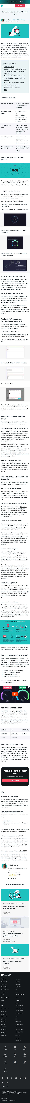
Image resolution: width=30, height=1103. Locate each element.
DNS (16, 1019)
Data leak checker (19, 1031)
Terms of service (11, 1100)
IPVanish (24, 733)
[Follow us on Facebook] (2, 1078)
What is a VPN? (4, 1011)
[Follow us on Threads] (11, 1078)
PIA (12, 729)
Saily (2, 1005)
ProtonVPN (15, 733)
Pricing (2, 994)
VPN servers (3, 1019)
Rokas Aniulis (6, 912)
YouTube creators (19, 1005)
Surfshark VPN (4, 981)
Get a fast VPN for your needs (12, 87)
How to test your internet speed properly (15, 69)
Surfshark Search (4, 991)
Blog (4, 903)
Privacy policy (4, 1100)
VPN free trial (3, 1029)
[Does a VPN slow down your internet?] (15, 950)
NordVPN (3, 729)
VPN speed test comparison (11, 85)
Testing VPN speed (9, 66)
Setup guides (18, 1040)
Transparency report (20, 994)
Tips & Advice (20, 903)
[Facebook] (9, 878)
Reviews (3, 1024)
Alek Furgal (6, 967)
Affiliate (17, 1003)
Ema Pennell (8, 19)
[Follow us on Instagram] (16, 1078)
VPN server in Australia (7, 512)
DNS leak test (18, 1026)
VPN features (4, 1014)
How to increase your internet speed (14, 82)
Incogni (2, 1000)
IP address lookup (19, 1024)
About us (17, 981)
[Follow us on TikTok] (2, 1082)
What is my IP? (18, 1021)
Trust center (18, 986)
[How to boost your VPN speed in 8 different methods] (15, 895)
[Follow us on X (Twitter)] (7, 1078)
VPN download (4, 1026)
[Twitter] (13, 878)
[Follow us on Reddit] (25, 1078)
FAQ (5, 89)
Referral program (19, 1013)
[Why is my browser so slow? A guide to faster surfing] (15, 922)
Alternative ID (4, 984)
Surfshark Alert (4, 986)
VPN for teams (4, 1035)
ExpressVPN (25, 729)
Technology (22, 19)
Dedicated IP (3, 1021)
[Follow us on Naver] (7, 1082)
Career (17, 989)
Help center (18, 1038)
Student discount (19, 1008)
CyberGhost (4, 733)
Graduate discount (19, 1010)
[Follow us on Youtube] (20, 1078)
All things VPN (16, 19)
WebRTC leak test (19, 1029)
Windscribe (14, 737)
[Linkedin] (11, 878)
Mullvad (3, 737)
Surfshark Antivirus (5, 989)
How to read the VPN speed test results (14, 76)
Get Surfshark (15, 780)
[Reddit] (15, 878)
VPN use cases (4, 1016)
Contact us (18, 996)
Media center (18, 984)
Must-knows (20, 958)
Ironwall (2, 1003)
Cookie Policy (4, 1098)
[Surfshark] (2, 5)
